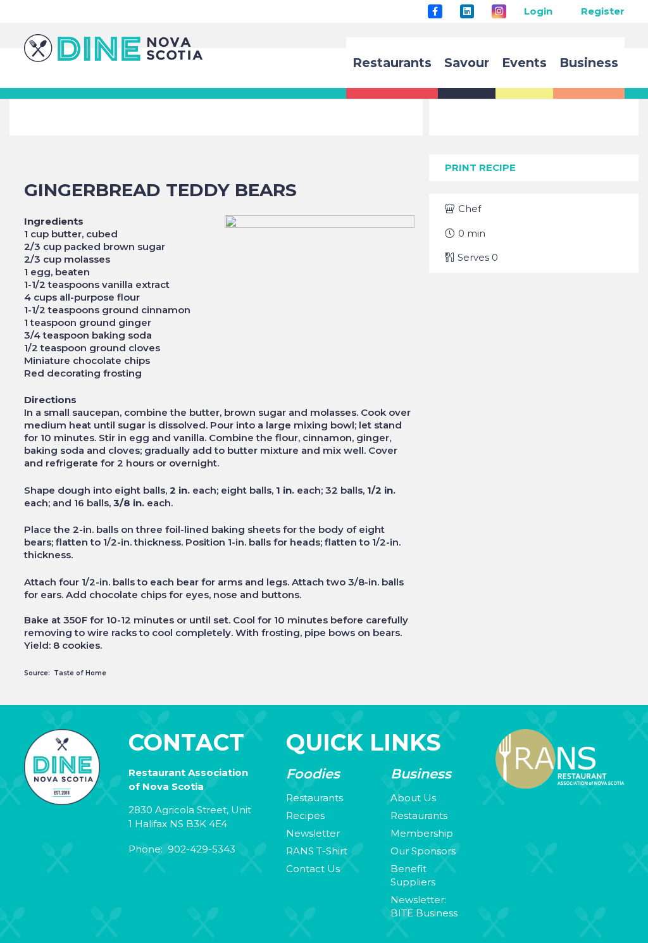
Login (538, 11)
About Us (413, 798)
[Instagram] (499, 11)
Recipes (305, 815)
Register (603, 11)
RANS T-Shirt (316, 851)
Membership (421, 833)
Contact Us (313, 869)
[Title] (435, 11)
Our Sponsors (423, 851)
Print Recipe (480, 167)
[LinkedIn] (467, 11)
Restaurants (314, 798)
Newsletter (313, 833)
